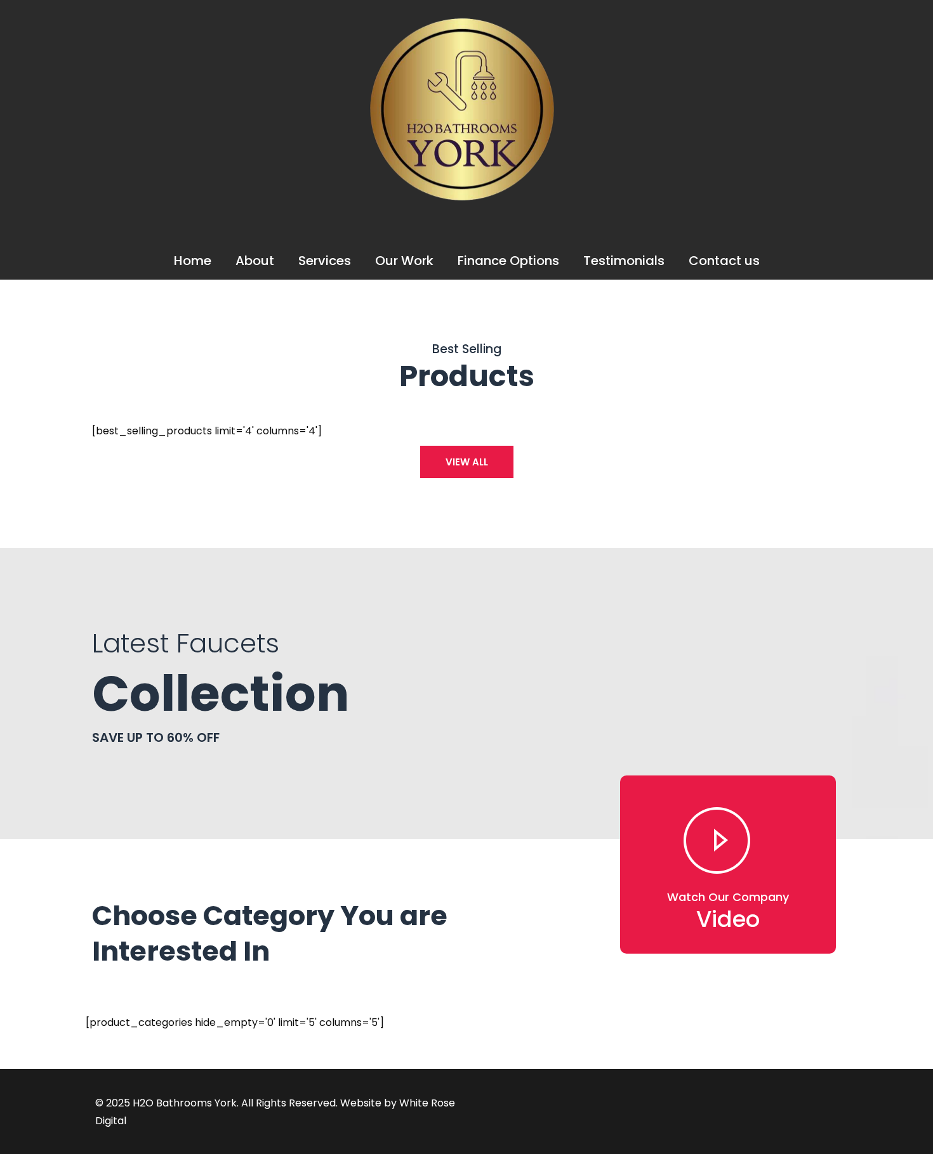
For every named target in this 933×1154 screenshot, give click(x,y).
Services (324, 260)
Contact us (724, 260)
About (254, 260)
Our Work (404, 260)
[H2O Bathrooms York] (462, 200)
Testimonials (624, 260)
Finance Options (508, 260)
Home (192, 260)
